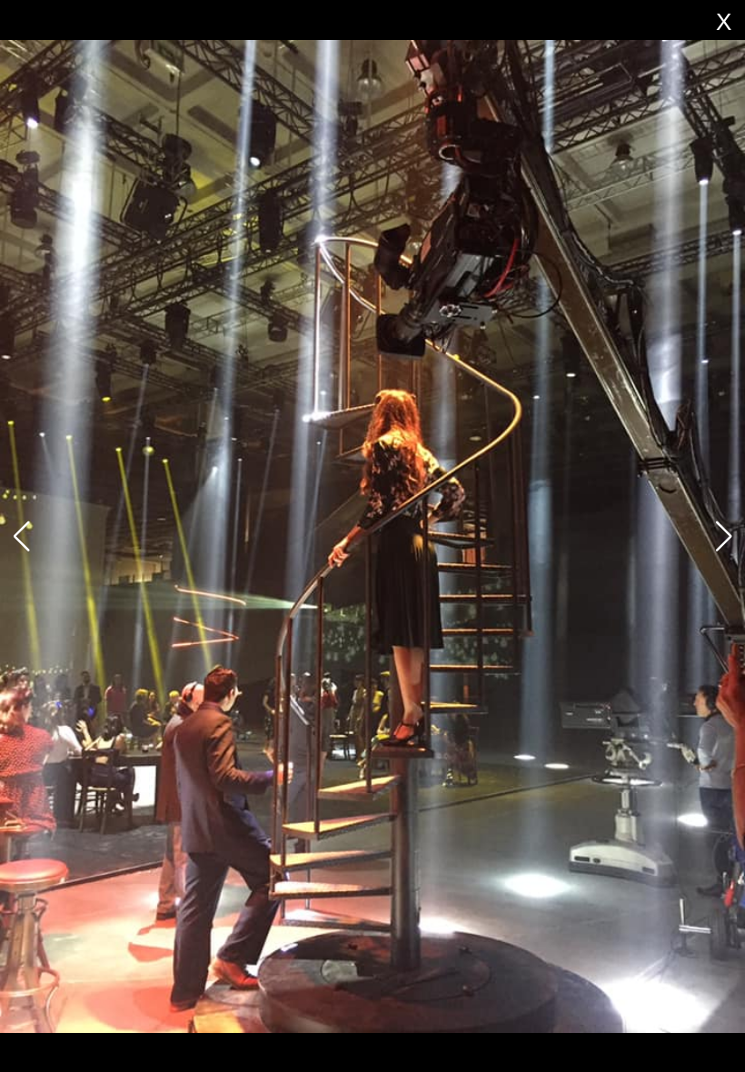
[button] (723, 536)
